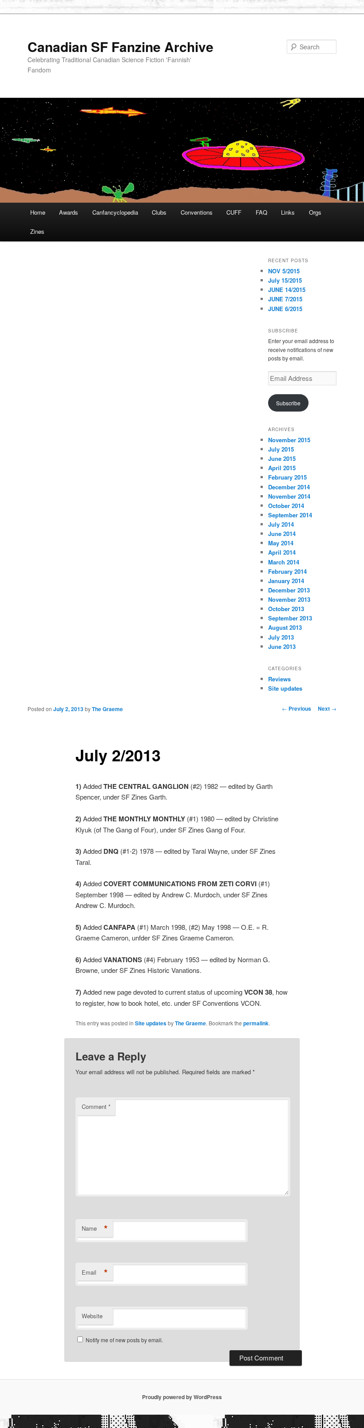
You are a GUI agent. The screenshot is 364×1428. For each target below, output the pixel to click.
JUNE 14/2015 (286, 289)
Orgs (315, 212)
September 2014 (290, 515)
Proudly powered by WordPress (182, 1397)
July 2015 (281, 449)
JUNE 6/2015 (285, 308)
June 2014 (282, 533)
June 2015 (282, 458)
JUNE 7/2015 (285, 299)
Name (95, 1228)
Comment (96, 1106)
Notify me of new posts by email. (124, 1340)
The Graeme (107, 709)
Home (37, 212)
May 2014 (280, 543)
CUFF (233, 212)
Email (95, 1272)
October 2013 (286, 608)
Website (92, 1316)
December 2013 (289, 590)
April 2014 (282, 552)
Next (327, 708)
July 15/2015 (285, 280)
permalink (256, 1023)
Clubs (159, 212)
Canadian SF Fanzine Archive (121, 46)
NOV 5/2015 (284, 271)
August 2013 (285, 627)
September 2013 (290, 618)
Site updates (285, 688)
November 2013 (289, 599)
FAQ (261, 212)
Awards (68, 212)
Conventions (197, 212)
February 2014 (287, 571)
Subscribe (288, 403)
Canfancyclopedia (115, 212)
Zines (37, 231)
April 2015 (282, 468)
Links (288, 212)
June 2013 (282, 646)
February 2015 (287, 477)
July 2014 (281, 524)
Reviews (279, 679)
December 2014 (289, 487)
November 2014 (289, 496)
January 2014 (286, 580)
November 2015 (289, 440)
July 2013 (281, 637)
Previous (296, 708)
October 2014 (286, 505)
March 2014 (283, 562)
